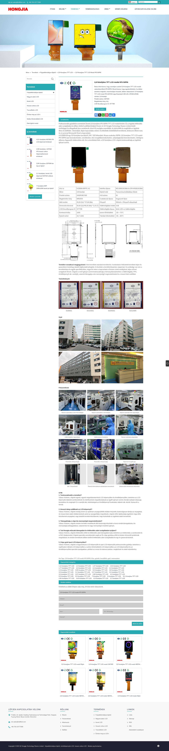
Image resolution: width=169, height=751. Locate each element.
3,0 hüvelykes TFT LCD (66, 572)
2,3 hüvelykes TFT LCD (116, 568)
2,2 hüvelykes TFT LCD (100, 568)
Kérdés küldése (121, 9)
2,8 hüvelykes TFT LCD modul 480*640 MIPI (73, 696)
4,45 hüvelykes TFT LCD (84, 578)
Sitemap (131, 718)
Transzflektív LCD (32, 110)
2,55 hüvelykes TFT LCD (83, 570)
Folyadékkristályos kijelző (48, 72)
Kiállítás (64, 730)
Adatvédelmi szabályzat (136, 730)
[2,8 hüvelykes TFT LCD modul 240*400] (101, 648)
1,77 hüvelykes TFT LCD (66, 568)
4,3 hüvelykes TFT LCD (117, 574)
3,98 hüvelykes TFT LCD (100, 574)
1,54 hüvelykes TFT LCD (118, 566)
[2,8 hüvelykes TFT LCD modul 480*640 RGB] (101, 680)
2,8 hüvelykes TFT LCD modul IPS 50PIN (88, 72)
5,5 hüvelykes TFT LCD (82, 576)
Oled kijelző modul (32, 123)
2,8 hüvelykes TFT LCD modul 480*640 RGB (101, 696)
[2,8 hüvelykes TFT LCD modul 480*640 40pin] (129, 648)
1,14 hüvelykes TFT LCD (66, 566)
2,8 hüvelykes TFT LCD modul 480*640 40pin (129, 664)
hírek (106, 9)
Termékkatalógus (92, 9)
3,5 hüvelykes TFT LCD (66, 574)
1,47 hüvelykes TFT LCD (100, 566)
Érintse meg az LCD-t (33, 114)
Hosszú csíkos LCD (33, 105)
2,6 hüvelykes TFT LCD (100, 570)
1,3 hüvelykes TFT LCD (83, 566)
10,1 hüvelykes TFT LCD (130, 576)
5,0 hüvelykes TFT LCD (66, 576)
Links (130, 715)
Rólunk (62, 9)
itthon (52, 9)
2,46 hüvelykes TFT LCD (66, 578)
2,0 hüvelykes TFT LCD (83, 568)
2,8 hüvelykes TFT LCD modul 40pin (129, 696)
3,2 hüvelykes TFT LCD (116, 572)
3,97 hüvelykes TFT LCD (83, 574)
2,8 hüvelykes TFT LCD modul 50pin (72, 664)
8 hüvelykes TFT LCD (114, 576)
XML (130, 726)
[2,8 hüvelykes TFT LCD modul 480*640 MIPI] (73, 680)
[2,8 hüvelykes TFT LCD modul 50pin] (73, 648)
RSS (130, 722)
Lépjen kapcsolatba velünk (145, 9)
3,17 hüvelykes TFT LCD (99, 572)
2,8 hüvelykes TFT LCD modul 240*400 (101, 664)
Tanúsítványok (66, 726)
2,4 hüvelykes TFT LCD (66, 570)
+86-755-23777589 (35, 2)
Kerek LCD (30, 101)
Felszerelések (66, 718)
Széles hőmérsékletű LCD (35, 119)
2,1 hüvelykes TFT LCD (117, 578)
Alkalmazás (65, 722)
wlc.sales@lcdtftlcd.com (18, 2)
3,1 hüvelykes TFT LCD (82, 572)
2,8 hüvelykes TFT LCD (65, 72)
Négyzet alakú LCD (33, 97)
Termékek (74, 9)
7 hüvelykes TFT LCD (98, 576)
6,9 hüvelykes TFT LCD (100, 578)
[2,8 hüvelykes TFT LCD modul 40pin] (129, 680)
